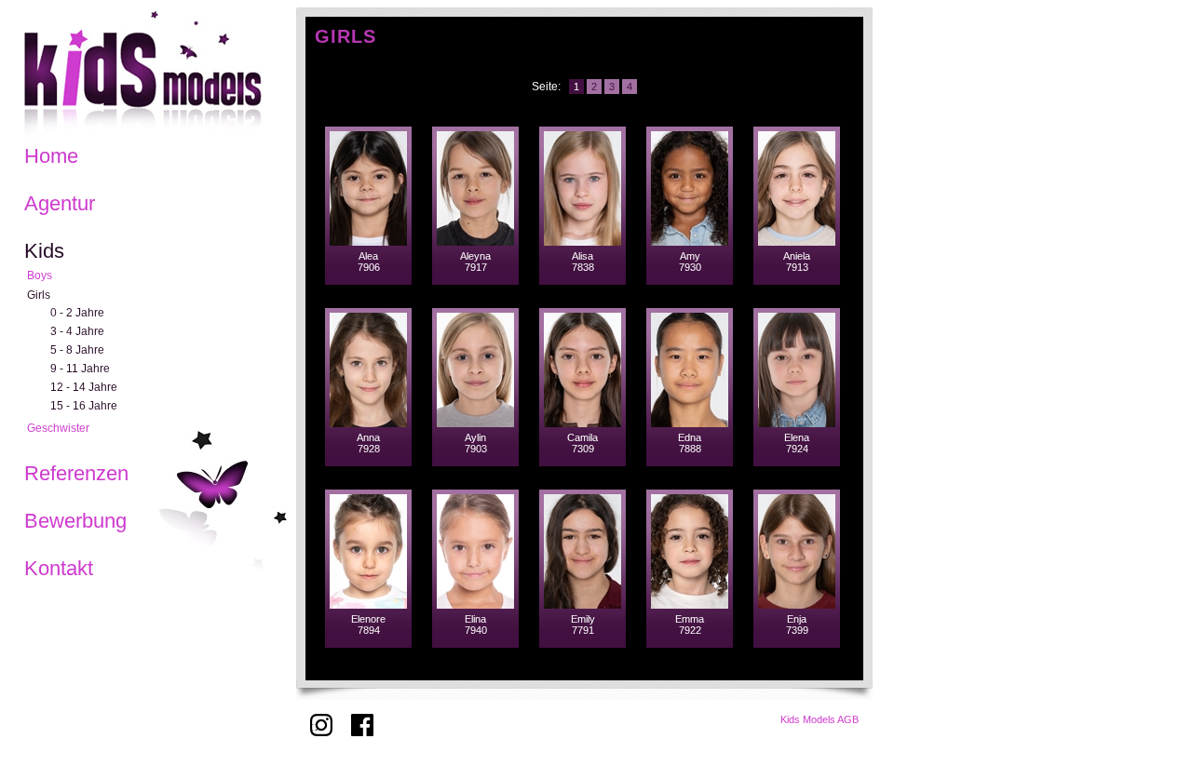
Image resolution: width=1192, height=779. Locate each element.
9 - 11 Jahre (80, 368)
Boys (39, 275)
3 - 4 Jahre (77, 331)
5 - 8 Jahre (77, 349)
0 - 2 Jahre (77, 312)
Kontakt (58, 568)
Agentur (59, 203)
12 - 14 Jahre (83, 387)
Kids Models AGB (819, 719)
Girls (38, 295)
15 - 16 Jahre (83, 405)
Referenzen (76, 473)
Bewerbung (75, 520)
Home (51, 156)
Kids (44, 250)
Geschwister (58, 428)
